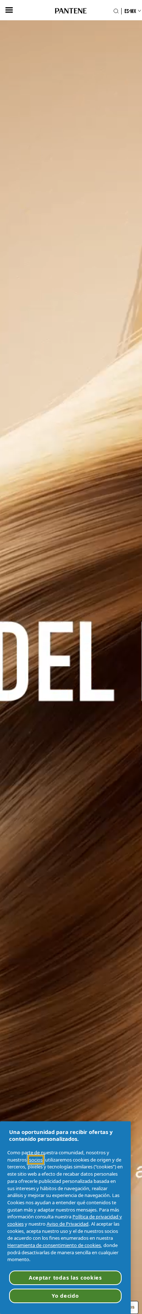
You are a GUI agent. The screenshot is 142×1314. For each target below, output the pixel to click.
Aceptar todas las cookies (65, 1277)
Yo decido (65, 1295)
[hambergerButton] (9, 10)
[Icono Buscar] (115, 11)
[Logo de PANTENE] (71, 11)
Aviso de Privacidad (67, 1224)
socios (36, 1159)
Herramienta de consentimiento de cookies (54, 1245)
